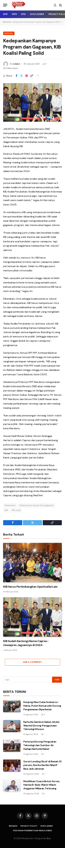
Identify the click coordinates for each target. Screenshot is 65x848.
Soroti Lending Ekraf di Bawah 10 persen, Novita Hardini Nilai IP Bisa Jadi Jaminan (42, 765)
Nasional (8, 33)
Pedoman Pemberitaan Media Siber (32, 830)
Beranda (7, 22)
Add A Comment (32, 662)
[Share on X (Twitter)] (21, 75)
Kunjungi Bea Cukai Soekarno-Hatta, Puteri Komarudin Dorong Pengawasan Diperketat (42, 705)
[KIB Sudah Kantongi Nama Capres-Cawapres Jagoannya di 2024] (32, 617)
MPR (14, 14)
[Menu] (5, 5)
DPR (5, 14)
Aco (49, 838)
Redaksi (13, 826)
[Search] (60, 5)
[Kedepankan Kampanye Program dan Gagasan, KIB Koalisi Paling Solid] (32, 102)
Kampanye (10, 505)
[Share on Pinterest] (26, 75)
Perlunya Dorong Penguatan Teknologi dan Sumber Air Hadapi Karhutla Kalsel (39, 745)
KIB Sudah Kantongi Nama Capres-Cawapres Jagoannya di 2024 (25, 643)
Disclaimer (37, 14)
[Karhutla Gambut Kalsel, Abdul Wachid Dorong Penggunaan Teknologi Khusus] (12, 726)
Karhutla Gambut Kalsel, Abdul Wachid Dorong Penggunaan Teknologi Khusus (41, 725)
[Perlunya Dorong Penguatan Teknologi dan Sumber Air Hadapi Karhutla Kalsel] (12, 746)
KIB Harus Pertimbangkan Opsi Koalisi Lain (30, 587)
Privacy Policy (29, 826)
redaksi (16, 64)
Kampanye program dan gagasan (36, 505)
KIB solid (16, 510)
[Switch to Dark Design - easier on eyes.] (55, 5)
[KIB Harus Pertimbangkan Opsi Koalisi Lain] (32, 562)
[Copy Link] (31, 75)
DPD (23, 14)
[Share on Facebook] (16, 75)
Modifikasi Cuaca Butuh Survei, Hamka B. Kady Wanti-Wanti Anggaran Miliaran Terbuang (41, 785)
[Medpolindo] (18, 5)
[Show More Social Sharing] (37, 75)
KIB (6, 510)
